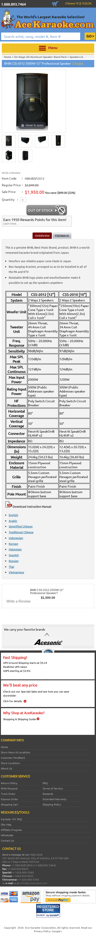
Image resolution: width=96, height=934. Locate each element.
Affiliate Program (11, 830)
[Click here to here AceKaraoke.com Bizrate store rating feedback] (48, 916)
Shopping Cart (55, 3)
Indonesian (16, 538)
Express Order (9, 799)
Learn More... (10, 223)
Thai (11, 566)
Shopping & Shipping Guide (19, 719)
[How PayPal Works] (70, 902)
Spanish (14, 555)
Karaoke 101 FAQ (11, 819)
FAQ (45, 783)
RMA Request (9, 788)
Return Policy (9, 783)
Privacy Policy (42, 931)
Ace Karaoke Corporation (40, 927)
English (13, 515)
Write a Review (11, 172)
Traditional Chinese (21, 532)
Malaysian (15, 549)
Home (4, 747)
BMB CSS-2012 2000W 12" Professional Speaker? (46, 592)
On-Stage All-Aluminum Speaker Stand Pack (40, 57)
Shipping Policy (52, 804)
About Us (6, 768)
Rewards (48, 793)
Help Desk (36, 854)
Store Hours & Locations (15, 752)
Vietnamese (16, 572)
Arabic (13, 521)
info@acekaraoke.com (33, 883)
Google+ (57, 931)
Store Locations (10, 763)
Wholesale (7, 835)
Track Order (8, 793)
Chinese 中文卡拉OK (78, 3)
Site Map (6, 824)
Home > (9, 57)
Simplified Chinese (21, 526)
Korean (13, 544)
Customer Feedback (13, 757)
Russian (14, 561)
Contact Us (7, 840)
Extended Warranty (55, 799)
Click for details (12, 701)
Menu (52, 47)
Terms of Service (53, 788)
